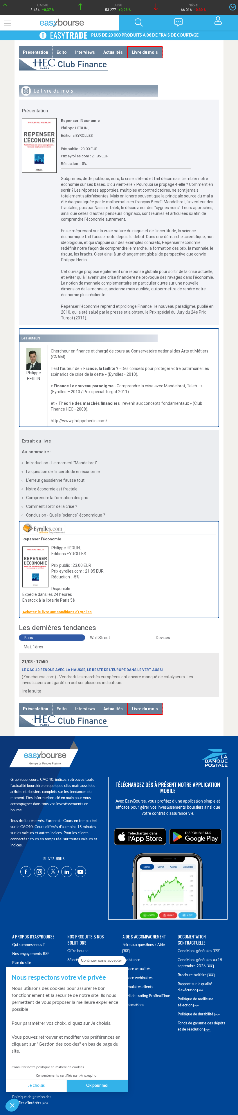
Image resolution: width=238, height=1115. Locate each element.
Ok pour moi (97, 1086)
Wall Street (100, 637)
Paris (28, 637)
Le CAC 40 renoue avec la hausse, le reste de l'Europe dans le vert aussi (92, 670)
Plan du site (21, 963)
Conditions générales (195, 951)
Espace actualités (136, 969)
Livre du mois (145, 52)
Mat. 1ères (33, 647)
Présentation (35, 52)
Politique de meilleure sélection (195, 1002)
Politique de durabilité (196, 1014)
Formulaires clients (137, 987)
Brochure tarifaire (193, 975)
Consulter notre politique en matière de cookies (48, 1067)
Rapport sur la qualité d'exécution (195, 987)
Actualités (113, 52)
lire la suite (31, 691)
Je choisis (36, 1086)
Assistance (131, 960)
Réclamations (133, 1005)
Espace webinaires (137, 978)
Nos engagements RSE (31, 954)
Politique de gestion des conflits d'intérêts (31, 1100)
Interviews (85, 52)
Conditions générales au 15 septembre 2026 (200, 963)
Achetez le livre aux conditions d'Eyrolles (57, 612)
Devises (163, 637)
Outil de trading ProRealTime (146, 996)
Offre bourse (78, 951)
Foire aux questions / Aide (143, 945)
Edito (62, 52)
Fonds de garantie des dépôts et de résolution (201, 1026)
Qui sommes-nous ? (28, 945)
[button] (12, 1105)
